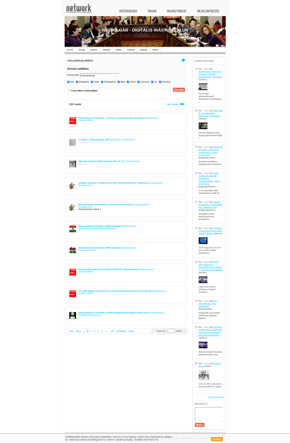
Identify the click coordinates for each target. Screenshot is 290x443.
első (71, 331)
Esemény (166, 82)
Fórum (131, 50)
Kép (72, 82)
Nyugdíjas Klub (85, 185)
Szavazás (144, 82)
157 (112, 331)
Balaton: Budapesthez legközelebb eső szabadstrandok (210, 205)
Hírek (119, 50)
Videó (96, 82)
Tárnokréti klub (128, 140)
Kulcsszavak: (73, 75)
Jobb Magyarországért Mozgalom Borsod (97, 228)
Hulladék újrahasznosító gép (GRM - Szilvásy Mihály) (211, 231)
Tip (155, 82)
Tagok (81, 50)
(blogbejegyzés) (118, 118)
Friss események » (216, 397)
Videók (106, 50)
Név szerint (172, 104)
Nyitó (70, 50)
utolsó (131, 331)
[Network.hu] (78, 10)
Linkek (143, 50)
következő (121, 331)
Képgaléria (84, 82)
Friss (155, 50)
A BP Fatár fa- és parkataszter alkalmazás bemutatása (211, 113)
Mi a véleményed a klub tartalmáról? (208, 304)
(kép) (99, 140)
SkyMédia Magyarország (89, 315)
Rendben (217, 439)
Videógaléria (110, 82)
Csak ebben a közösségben (84, 91)
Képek (94, 50)
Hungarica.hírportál (87, 250)
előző (78, 331)
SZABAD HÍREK (85, 120)
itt (157, 439)
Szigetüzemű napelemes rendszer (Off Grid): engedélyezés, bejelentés (210, 74)
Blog (123, 82)
